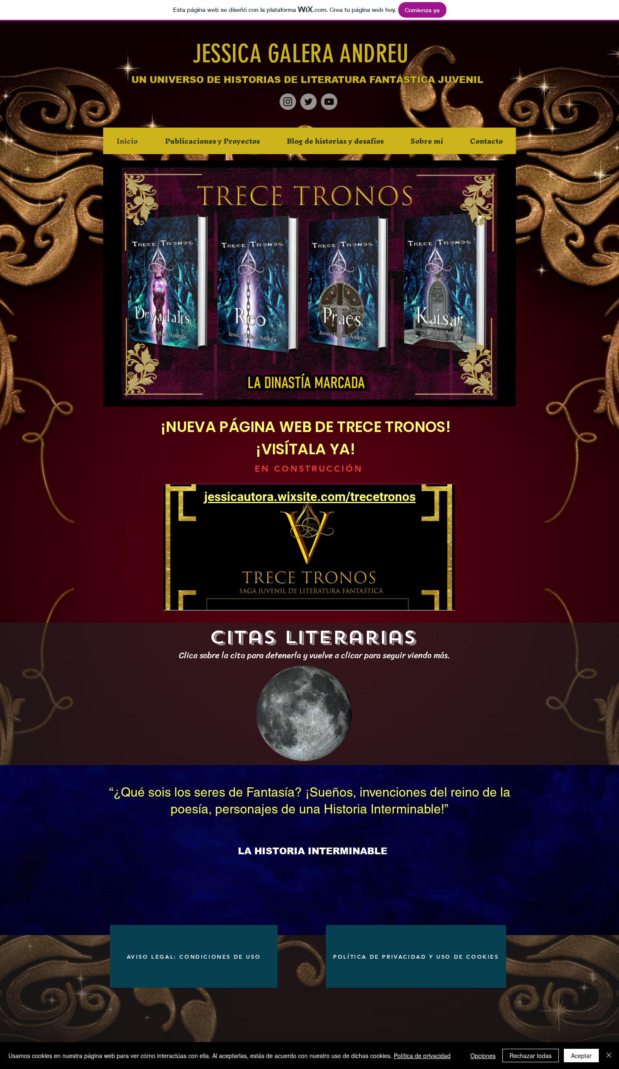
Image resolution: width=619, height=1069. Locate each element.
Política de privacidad (422, 1055)
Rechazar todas (531, 1055)
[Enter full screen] (504, 395)
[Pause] (114, 395)
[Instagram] (288, 101)
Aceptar (581, 1055)
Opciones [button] (483, 1055)
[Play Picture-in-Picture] (490, 395)
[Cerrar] (609, 1055)
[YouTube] (329, 101)
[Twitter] (308, 101)
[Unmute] (128, 395)
